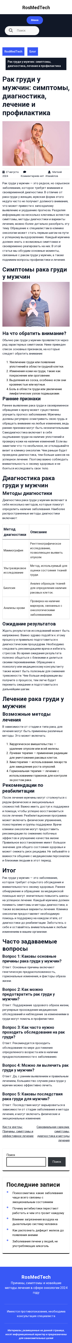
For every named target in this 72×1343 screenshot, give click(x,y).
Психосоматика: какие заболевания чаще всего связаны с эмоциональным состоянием (37, 1197)
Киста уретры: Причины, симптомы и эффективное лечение (18, 1131)
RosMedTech (36, 7)
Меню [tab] (35, 20)
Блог (32, 51)
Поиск (10, 1155)
